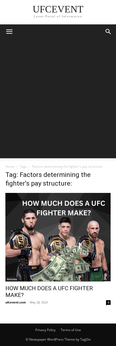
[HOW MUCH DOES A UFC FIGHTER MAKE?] (58, 237)
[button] (9, 31)
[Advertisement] (58, 100)
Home (10, 166)
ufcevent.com (15, 302)
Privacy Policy (45, 330)
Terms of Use (71, 330)
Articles (12, 279)
